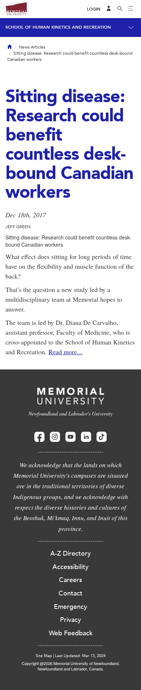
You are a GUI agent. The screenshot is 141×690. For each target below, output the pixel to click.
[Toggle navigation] (131, 9)
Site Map (44, 655)
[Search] (120, 9)
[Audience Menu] (109, 9)
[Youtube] (70, 437)
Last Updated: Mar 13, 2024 (80, 655)
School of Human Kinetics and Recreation (58, 27)
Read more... (65, 351)
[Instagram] (55, 437)
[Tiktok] (102, 437)
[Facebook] (39, 437)
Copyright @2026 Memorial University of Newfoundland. (71, 663)
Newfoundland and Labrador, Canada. (71, 669)
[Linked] (86, 437)
